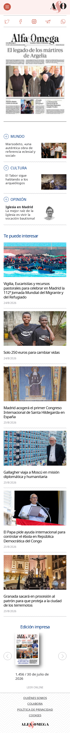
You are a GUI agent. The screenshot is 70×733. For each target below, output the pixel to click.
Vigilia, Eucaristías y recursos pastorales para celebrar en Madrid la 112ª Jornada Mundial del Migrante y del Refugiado (34, 290)
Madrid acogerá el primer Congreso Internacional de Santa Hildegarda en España (34, 412)
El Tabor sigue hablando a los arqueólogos (16, 179)
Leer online (35, 687)
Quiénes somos (35, 698)
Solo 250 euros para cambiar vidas (32, 352)
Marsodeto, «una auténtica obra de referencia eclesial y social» (20, 150)
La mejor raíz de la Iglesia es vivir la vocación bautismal (20, 215)
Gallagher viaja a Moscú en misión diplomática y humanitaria (31, 474)
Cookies (35, 715)
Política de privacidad (35, 710)
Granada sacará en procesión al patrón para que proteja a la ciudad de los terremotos (33, 600)
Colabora (35, 704)
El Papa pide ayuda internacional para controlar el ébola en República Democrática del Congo (34, 536)
